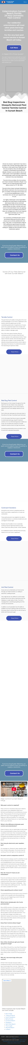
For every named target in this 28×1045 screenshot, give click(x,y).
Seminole (11, 1041)
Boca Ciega (9, 1013)
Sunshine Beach (10, 1020)
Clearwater (10, 1043)
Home (14, 1038)
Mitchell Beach (10, 1027)
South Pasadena (10, 1017)
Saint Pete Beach (11, 1024)
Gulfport (8, 1029)
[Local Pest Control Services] (8, 2)
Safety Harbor (17, 1043)
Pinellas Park (18, 1041)
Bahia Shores (9, 1019)
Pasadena (8, 1022)
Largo (23, 1041)
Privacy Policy (22, 1036)
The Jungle (9, 1026)
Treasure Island (10, 1015)
